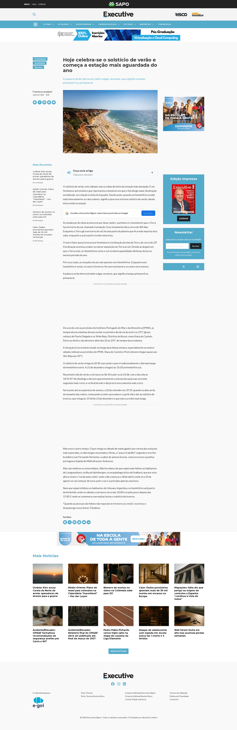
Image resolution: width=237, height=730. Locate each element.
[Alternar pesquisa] (34, 14)
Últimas (47, 24)
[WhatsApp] (49, 102)
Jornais (42, 4)
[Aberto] (35, 24)
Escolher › (148, 213)
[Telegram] (89, 522)
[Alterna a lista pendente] (53, 24)
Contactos (174, 699)
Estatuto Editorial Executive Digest (140, 693)
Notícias (38, 67)
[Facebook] (35, 102)
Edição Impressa (83, 24)
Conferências (164, 24)
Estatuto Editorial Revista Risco (138, 696)
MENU (26, 4)
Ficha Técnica (87, 693)
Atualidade (63, 24)
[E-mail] (54, 102)
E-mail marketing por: (42, 693)
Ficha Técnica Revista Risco (93, 696)
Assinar (183, 218)
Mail (34, 4)
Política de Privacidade (179, 696)
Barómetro (145, 24)
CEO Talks (128, 24)
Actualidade (40, 59)
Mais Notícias (119, 651)
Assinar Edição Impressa (135, 699)
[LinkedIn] (44, 102)
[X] (40, 102)
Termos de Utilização (178, 693)
